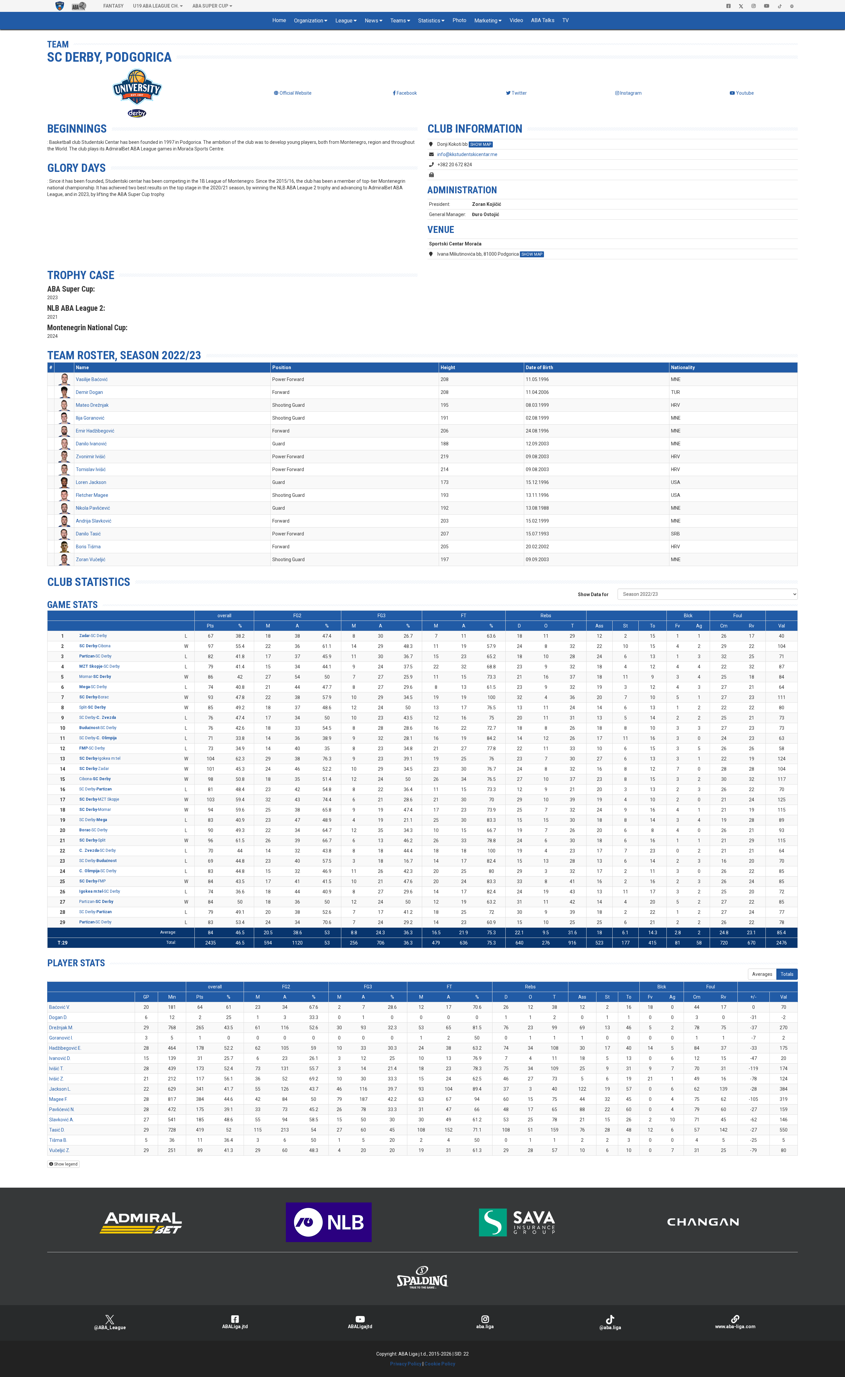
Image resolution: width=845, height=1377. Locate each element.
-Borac (94, 697)
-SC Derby (93, 635)
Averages (762, 974)
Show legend (65, 1164)
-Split (92, 840)
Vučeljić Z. (59, 1150)
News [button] (371, 20)
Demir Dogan (89, 392)
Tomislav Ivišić (91, 469)
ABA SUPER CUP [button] (210, 6)
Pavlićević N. (62, 1109)
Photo (459, 20)
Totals (787, 974)
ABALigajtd (360, 1326)
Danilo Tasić (88, 533)
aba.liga (485, 1326)
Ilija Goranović (90, 418)
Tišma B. (58, 1140)
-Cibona (95, 646)
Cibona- (95, 779)
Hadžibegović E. (65, 1048)
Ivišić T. (56, 1068)
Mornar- (95, 676)
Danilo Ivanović (91, 443)
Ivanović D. (60, 1058)
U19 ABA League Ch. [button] (156, 6)
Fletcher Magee (92, 495)
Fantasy (113, 6)
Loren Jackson (91, 482)
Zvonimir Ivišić (90, 456)
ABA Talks (543, 20)
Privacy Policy (406, 1363)
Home (279, 20)
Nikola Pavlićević (93, 508)
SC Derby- (97, 717)
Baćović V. (59, 1007)
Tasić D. (57, 1130)
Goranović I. (61, 1038)
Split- (92, 707)
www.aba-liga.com (735, 1326)
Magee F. (58, 1099)
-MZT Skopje (99, 799)
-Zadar (94, 768)
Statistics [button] (429, 20)
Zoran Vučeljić (90, 559)
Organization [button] (308, 20)
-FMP (92, 881)
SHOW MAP (480, 144)
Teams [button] (398, 20)
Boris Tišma (88, 546)
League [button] (344, 20)
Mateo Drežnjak (92, 405)
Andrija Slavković (93, 521)
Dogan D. (58, 1017)
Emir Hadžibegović (95, 430)
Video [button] (516, 20)
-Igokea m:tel (99, 758)
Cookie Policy (439, 1363)
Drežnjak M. (61, 1027)
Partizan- (96, 901)
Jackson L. (60, 1089)
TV (565, 20)
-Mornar (95, 809)
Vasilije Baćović (92, 379)
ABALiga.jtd (235, 1326)
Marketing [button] (485, 20)
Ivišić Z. (56, 1078)
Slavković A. (61, 1119)
